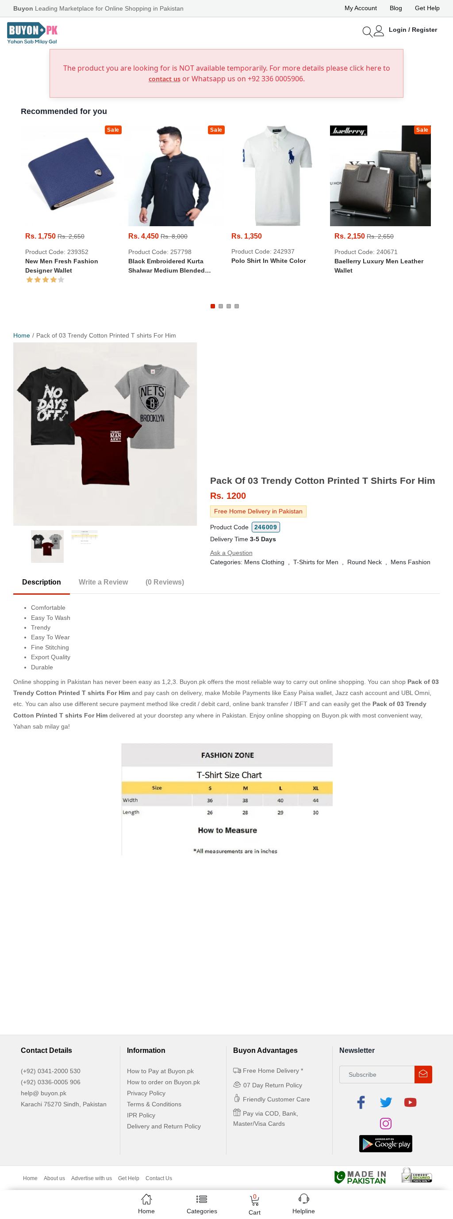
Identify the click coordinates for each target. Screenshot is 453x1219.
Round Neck (364, 562)
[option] (105, 434)
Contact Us (159, 1178)
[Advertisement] (325, 409)
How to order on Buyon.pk (163, 1082)
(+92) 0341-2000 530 (51, 1071)
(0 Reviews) (165, 582)
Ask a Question (231, 552)
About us (54, 1178)
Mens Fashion (410, 562)
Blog (396, 7)
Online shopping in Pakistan (52, 681)
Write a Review (103, 582)
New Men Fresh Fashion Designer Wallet (61, 266)
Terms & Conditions (154, 1104)
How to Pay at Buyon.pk (160, 1071)
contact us (164, 79)
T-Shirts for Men (315, 562)
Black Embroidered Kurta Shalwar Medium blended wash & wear (166, 266)
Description (41, 582)
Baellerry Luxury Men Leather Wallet (378, 266)
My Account (361, 7)
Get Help (427, 7)
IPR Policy (141, 1115)
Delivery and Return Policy (164, 1126)
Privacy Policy (146, 1093)
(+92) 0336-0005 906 (51, 1082)
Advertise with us (91, 1178)
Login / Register (413, 29)
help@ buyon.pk (43, 1093)
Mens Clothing (264, 562)
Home (21, 335)
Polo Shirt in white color (268, 260)
